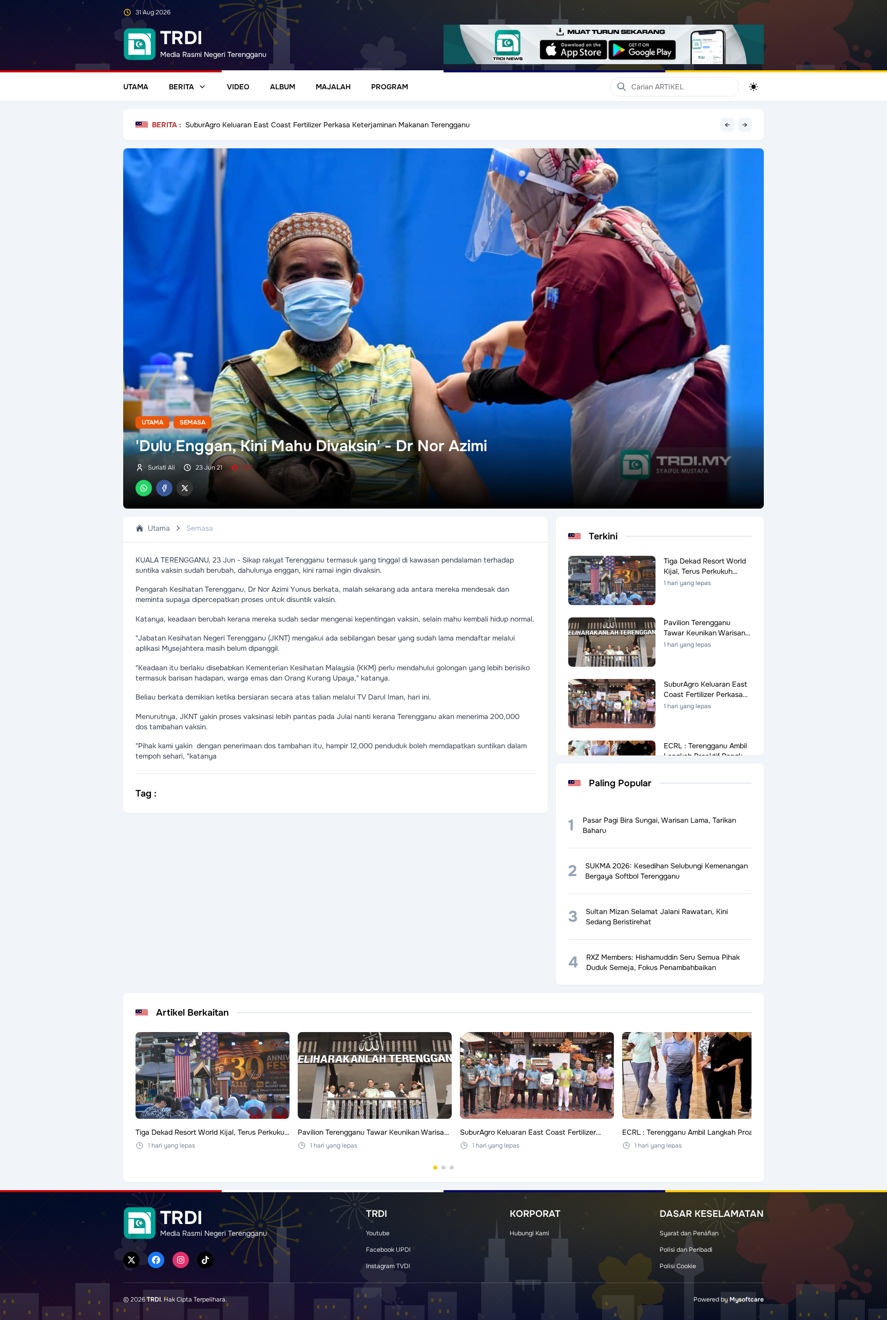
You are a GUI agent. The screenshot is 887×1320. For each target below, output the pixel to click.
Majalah (333, 86)
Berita (181, 86)
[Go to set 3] (452, 1168)
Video (238, 86)
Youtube (378, 1233)
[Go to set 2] (443, 1168)
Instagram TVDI (388, 1266)
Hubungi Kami (529, 1233)
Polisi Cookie (678, 1266)
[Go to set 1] (435, 1168)
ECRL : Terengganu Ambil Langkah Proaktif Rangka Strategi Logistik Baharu (310, 124)
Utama (135, 86)
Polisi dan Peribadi (686, 1250)
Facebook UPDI (388, 1250)
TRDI (154, 1299)
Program (389, 86)
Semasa (192, 422)
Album (282, 86)
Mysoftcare (746, 1299)
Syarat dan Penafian (689, 1233)
